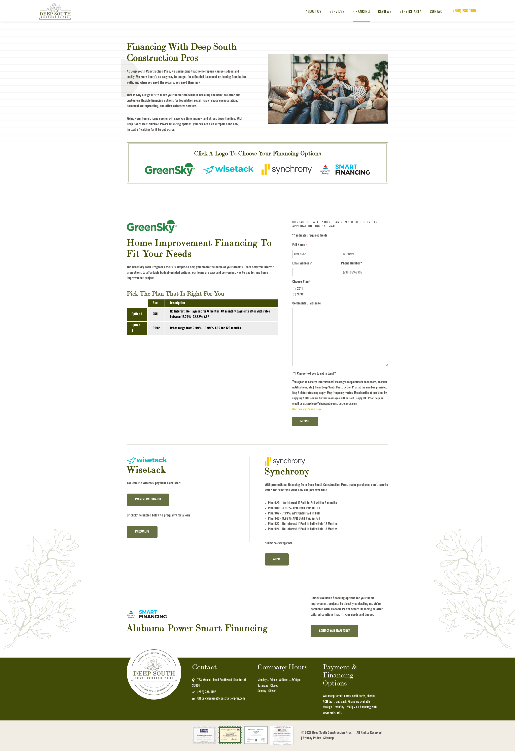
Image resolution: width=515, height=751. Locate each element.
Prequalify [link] (142, 531)
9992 (300, 294)
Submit (305, 421)
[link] (57, 11)
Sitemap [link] (328, 738)
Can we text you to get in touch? (316, 373)
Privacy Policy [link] (312, 738)
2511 (300, 289)
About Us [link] (314, 11)
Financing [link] (361, 11)
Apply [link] (276, 559)
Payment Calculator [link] (148, 499)
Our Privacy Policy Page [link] (306, 409)
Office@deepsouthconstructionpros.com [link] (221, 698)
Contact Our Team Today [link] (334, 631)
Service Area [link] (411, 11)
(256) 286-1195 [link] (464, 11)
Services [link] (337, 11)
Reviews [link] (385, 11)
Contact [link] (437, 11)
